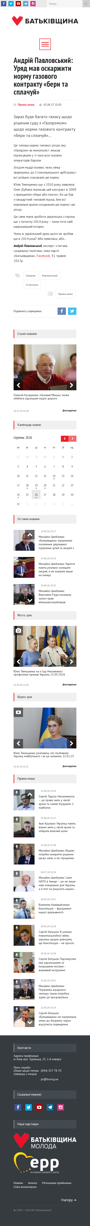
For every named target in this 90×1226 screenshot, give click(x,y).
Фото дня (24, 615)
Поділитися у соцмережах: (28, 311)
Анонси (32, 1183)
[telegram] (25, 3)
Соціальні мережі (29, 1094)
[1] (54, 475)
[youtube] (18, 3)
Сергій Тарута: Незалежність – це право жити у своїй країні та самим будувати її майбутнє (57, 801)
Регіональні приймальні (56, 1183)
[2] (27, 485)
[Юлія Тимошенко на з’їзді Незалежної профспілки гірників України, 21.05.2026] (45, 646)
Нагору (67, 1199)
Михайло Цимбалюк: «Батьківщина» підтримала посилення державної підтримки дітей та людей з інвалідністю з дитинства (56, 542)
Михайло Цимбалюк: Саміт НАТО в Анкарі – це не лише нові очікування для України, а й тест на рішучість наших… (57, 883)
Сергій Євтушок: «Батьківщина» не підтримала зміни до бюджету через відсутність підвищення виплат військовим (57, 1018)
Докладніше (69, 410)
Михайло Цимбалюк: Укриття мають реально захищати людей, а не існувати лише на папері (57, 569)
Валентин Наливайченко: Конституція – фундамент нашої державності (55, 908)
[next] (71, 385)
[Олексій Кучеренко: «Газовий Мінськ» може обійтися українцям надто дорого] (45, 367)
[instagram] (33, 3)
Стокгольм (32, 284)
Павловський (50, 275)
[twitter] (11, 3)
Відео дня (24, 697)
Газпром (30, 275)
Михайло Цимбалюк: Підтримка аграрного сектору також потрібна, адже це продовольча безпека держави (54, 991)
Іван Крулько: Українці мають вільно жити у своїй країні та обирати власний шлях (57, 827)
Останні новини (28, 519)
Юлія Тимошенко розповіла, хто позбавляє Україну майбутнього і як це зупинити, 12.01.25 (44, 755)
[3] (18, 494)
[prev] (18, 385)
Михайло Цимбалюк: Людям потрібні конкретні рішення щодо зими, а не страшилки (56, 854)
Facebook (43, 256)
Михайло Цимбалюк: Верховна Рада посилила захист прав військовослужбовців (55, 596)
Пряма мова (26, 104)
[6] (36, 485)
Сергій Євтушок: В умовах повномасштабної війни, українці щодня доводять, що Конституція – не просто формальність (56, 937)
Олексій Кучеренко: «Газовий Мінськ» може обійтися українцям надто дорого (41, 396)
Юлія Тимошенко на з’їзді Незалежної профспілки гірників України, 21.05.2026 (39, 673)
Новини (18, 1183)
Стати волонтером (25, 1187)
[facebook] (3, 3)
